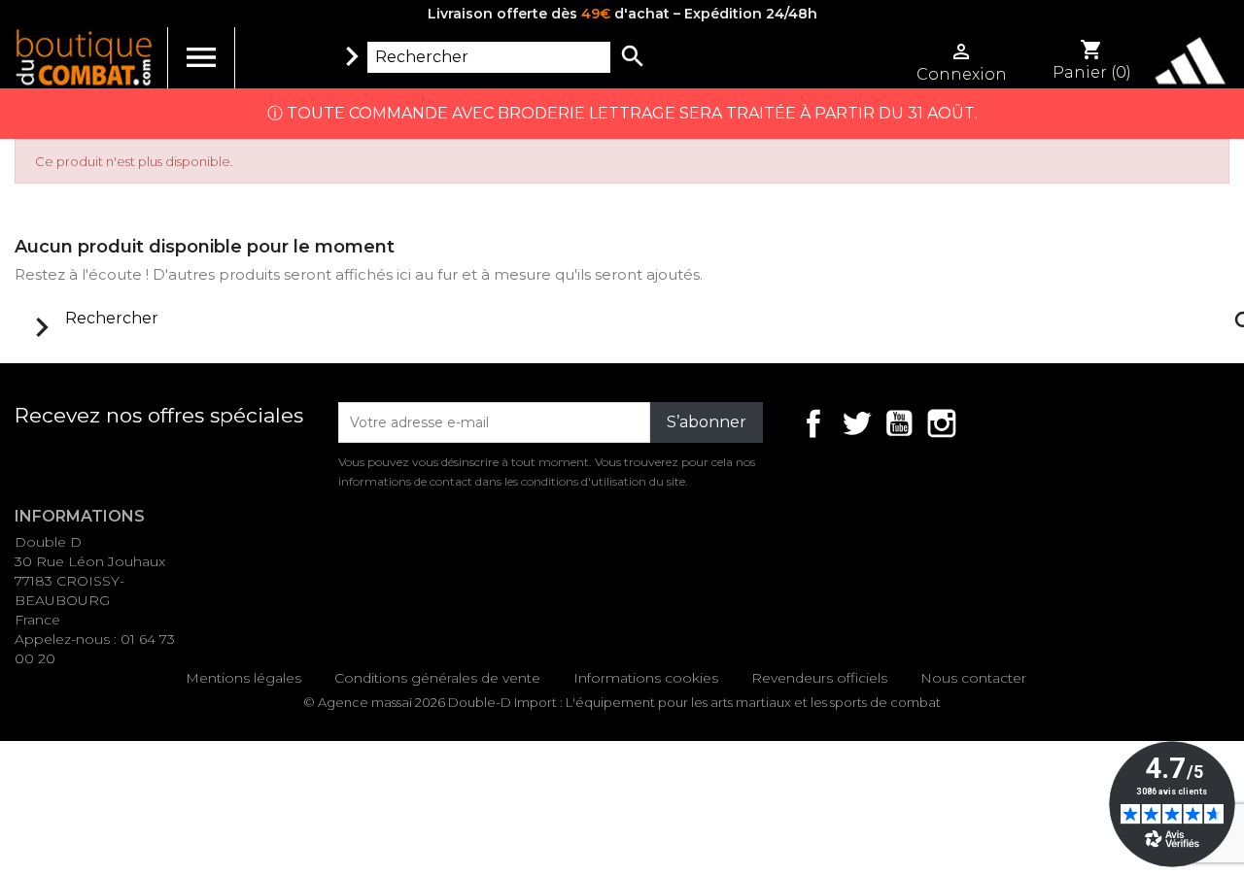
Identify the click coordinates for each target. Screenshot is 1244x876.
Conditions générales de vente (437, 678)
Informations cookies (645, 678)
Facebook (813, 423)
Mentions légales (243, 678)
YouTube (899, 423)
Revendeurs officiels (819, 678)
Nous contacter (973, 678)
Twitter (856, 423)
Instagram (941, 423)
